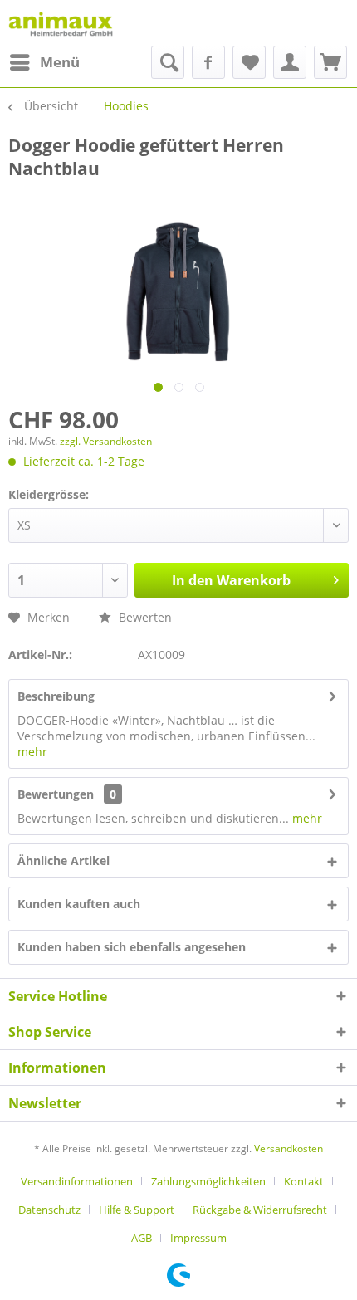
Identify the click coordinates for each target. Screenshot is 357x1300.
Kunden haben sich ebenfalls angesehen (131, 947)
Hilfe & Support (136, 1209)
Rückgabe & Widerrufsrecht (260, 1209)
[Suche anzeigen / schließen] (167, 62)
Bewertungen (55, 794)
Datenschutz (49, 1209)
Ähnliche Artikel (63, 860)
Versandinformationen (77, 1181)
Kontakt (304, 1181)
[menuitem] (44, 62)
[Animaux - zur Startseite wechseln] (60, 22)
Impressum (198, 1237)
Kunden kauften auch (78, 903)
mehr (32, 752)
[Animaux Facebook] (208, 62)
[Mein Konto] (289, 62)
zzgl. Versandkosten (106, 441)
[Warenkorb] (330, 62)
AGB (141, 1237)
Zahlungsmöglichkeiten (208, 1181)
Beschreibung (56, 696)
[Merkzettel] (249, 62)
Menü (60, 61)
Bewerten (143, 617)
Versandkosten (288, 1148)
